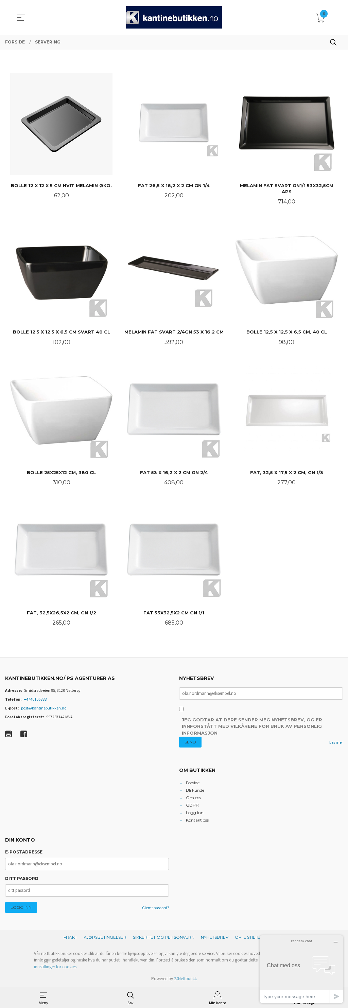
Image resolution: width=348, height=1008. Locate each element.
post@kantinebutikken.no (43, 707)
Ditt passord (21, 878)
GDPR (192, 805)
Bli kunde (195, 790)
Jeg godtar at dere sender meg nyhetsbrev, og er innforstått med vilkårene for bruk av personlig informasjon (252, 726)
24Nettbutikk (185, 979)
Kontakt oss (197, 820)
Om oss (193, 797)
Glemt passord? (155, 907)
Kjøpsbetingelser (105, 937)
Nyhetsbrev (214, 937)
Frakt (70, 937)
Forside (192, 782)
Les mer (336, 742)
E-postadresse (23, 851)
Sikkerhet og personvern (163, 937)
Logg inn (195, 812)
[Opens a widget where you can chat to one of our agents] (301, 969)
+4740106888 (35, 699)
